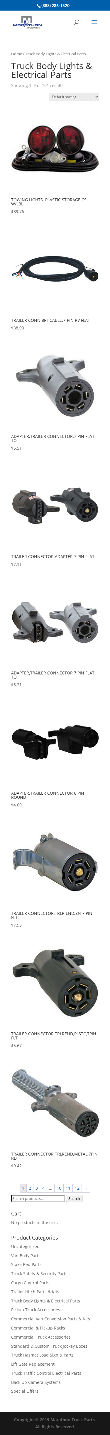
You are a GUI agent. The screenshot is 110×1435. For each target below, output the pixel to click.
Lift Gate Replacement (33, 1364)
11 (68, 1188)
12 (77, 1188)
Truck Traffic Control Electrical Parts (46, 1373)
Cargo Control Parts (30, 1282)
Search (74, 1198)
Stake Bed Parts (26, 1264)
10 (59, 1188)
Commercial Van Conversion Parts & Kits (50, 1319)
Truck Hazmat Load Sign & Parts (42, 1355)
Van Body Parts (25, 1255)
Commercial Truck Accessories (41, 1337)
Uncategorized (25, 1246)
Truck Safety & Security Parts (39, 1273)
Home (16, 53)
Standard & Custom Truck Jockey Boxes (49, 1346)
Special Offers (24, 1391)
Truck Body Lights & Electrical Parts (45, 1301)
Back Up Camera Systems (36, 1382)
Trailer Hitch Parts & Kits (35, 1292)
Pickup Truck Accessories (35, 1309)
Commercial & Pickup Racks (38, 1328)
